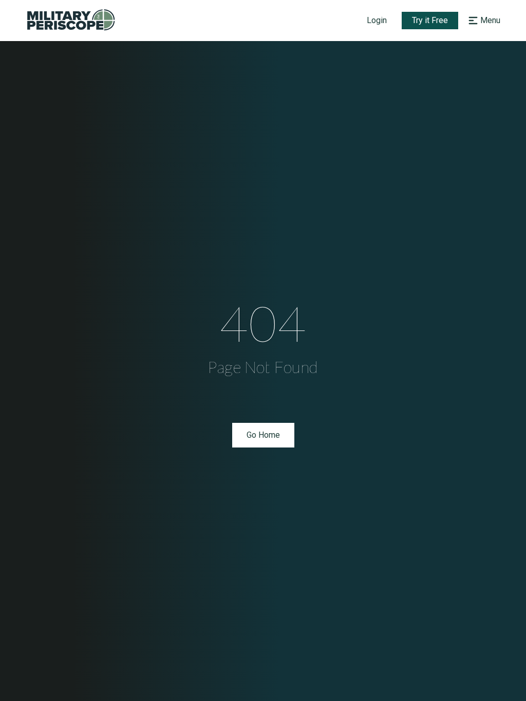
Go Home (263, 435)
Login (377, 20)
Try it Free (430, 20)
